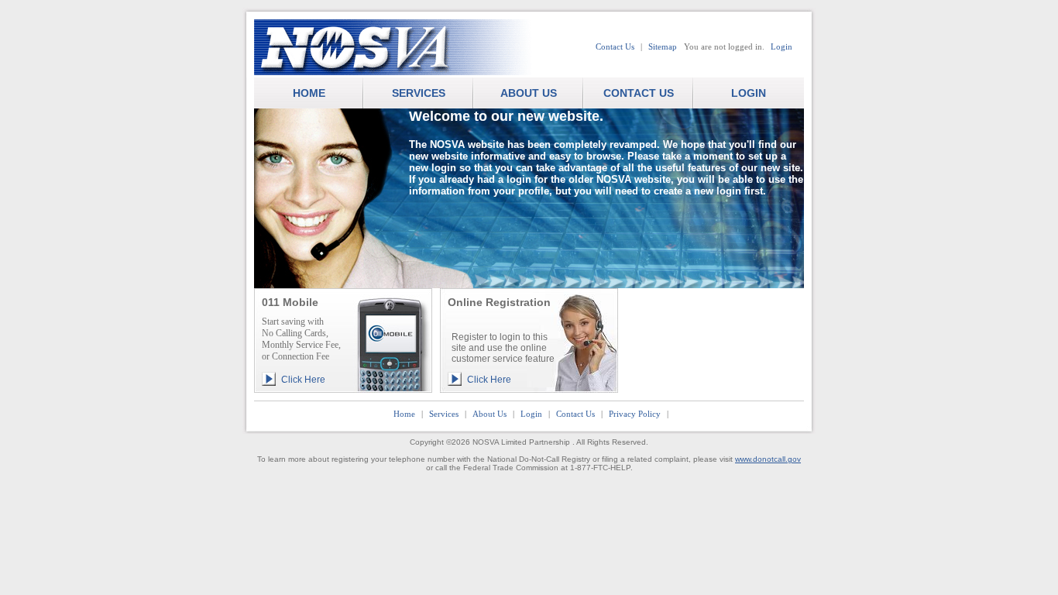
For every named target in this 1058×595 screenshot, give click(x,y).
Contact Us (615, 46)
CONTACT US (638, 93)
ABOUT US (528, 93)
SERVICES (418, 93)
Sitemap (662, 46)
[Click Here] (343, 366)
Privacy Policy (635, 413)
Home (404, 413)
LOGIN (748, 93)
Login (781, 46)
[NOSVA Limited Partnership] (409, 48)
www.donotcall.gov (768, 459)
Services (444, 413)
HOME (309, 93)
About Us (489, 413)
